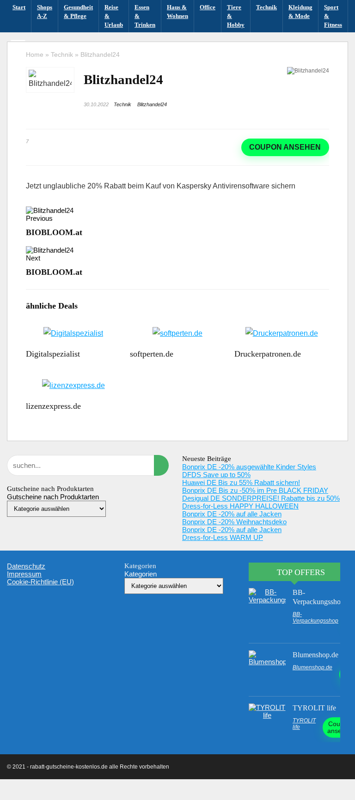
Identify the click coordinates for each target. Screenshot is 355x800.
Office (207, 7)
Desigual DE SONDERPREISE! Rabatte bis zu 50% (261, 498)
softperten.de (151, 353)
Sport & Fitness (333, 16)
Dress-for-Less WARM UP (222, 537)
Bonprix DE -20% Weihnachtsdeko (234, 522)
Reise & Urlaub (113, 16)
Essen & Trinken (145, 16)
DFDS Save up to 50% (216, 475)
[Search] (337, 46)
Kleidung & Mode (300, 11)
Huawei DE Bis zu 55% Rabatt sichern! (241, 482)
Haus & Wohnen (177, 11)
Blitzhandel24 (152, 104)
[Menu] (18, 46)
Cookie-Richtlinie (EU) (40, 582)
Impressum (24, 574)
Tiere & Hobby (236, 16)
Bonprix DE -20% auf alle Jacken (232, 514)
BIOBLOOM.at (54, 232)
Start (18, 7)
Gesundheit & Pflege (78, 11)
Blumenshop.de (315, 655)
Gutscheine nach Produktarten (53, 497)
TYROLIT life (314, 708)
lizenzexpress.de (53, 406)
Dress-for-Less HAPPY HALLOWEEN (240, 506)
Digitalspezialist (53, 353)
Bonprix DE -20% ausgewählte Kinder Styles (249, 467)
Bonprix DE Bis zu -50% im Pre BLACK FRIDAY (255, 490)
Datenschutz (26, 566)
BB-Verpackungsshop (315, 617)
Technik (266, 7)
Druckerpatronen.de (267, 353)
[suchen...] (161, 465)
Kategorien (140, 574)
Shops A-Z (44, 11)
